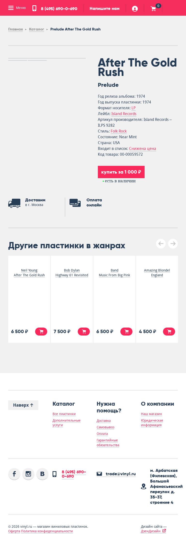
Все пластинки (64, 414)
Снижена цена (142, 148)
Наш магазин (151, 414)
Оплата (102, 434)
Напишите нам (105, 8)
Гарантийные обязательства (108, 442)
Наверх (21, 405)
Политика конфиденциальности (47, 531)
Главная (15, 29)
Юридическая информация (152, 422)
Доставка (104, 421)
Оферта (14, 531)
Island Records (123, 113)
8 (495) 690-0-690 (58, 8)
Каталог (36, 29)
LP (134, 108)
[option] (47, 58)
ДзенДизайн (151, 531)
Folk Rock (119, 131)
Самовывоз (105, 427)
